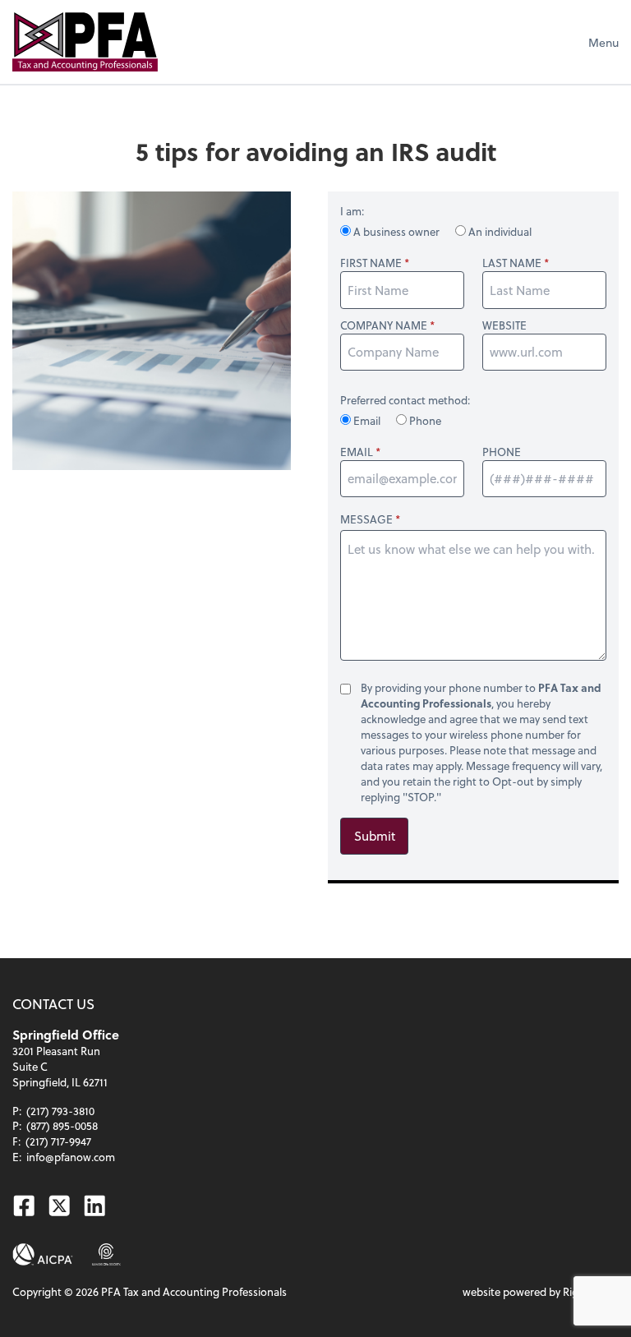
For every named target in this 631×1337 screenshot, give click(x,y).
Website (504, 325)
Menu (603, 42)
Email (367, 420)
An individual (499, 231)
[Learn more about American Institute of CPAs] (42, 1254)
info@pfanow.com (70, 1156)
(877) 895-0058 (62, 1125)
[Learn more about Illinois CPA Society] (106, 1254)
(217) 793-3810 (60, 1110)
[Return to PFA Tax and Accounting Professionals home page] (85, 41)
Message (366, 519)
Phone (424, 420)
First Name (371, 263)
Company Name (383, 325)
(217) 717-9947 (58, 1141)
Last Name (511, 263)
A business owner (396, 231)
